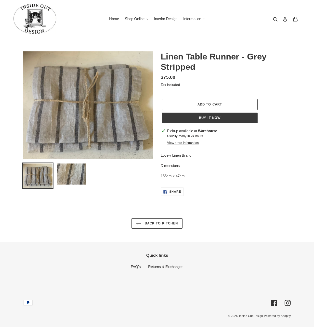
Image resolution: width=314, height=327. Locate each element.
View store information (183, 143)
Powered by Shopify (277, 316)
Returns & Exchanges (165, 267)
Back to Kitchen (161, 223)
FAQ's (136, 267)
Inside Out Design (251, 316)
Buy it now (210, 118)
